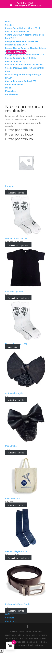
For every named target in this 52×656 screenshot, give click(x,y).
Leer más (12, 347)
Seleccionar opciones (18, 245)
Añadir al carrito (16, 192)
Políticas (9, 614)
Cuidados (9, 617)
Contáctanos (11, 621)
